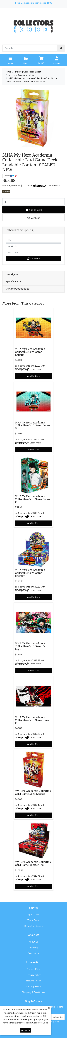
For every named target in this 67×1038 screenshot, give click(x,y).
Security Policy (33, 986)
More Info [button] (25, 1030)
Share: (7, 176)
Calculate (34, 258)
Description (12, 274)
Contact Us (33, 953)
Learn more (54, 185)
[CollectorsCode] (33, 26)
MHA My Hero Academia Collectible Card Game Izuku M (32, 425)
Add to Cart (35, 209)
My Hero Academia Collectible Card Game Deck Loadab (33, 792)
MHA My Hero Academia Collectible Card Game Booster (30, 572)
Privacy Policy (34, 974)
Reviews (10, 288)
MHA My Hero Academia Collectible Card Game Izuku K (32, 499)
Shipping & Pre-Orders (33, 992)
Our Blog (33, 947)
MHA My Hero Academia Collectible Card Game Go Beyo (30, 646)
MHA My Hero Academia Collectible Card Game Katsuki (30, 352)
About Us (33, 941)
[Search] (61, 48)
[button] (33, 217)
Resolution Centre (33, 926)
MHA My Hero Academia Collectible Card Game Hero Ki (32, 720)
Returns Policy (33, 980)
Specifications (13, 281)
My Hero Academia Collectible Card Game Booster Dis (33, 863)
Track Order (33, 920)
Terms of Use (33, 969)
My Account (33, 914)
